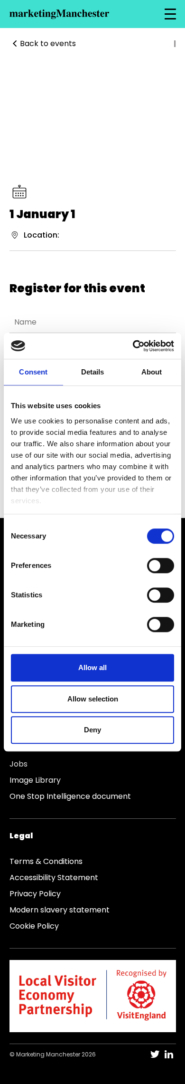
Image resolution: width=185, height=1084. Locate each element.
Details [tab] (92, 372)
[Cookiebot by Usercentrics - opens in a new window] (133, 346)
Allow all (92, 667)
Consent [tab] (33, 372)
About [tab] (151, 372)
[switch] (160, 565)
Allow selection (92, 699)
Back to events (48, 43)
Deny (92, 730)
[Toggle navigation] (170, 14)
